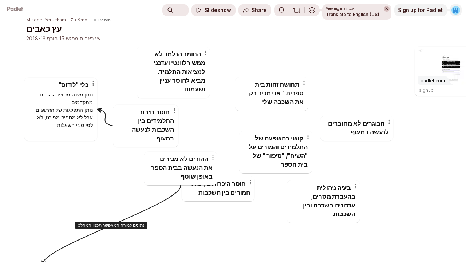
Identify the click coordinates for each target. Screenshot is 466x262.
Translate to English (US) (352, 14)
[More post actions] (93, 83)
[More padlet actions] (312, 10)
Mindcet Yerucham (46, 20)
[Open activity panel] (281, 10)
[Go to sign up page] (456, 10)
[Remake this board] (296, 10)
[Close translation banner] (387, 9)
